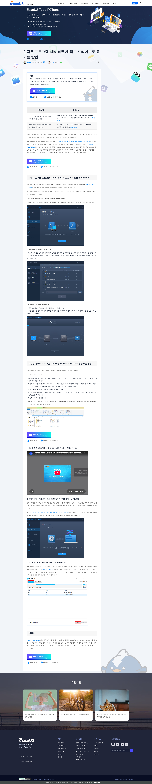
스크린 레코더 (62, 748)
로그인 (135, 3)
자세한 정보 (88, 782)
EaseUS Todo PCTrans (33, 640)
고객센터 (96, 751)
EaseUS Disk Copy (47, 569)
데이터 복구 (61, 3)
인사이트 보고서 (80, 759)
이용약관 (49, 779)
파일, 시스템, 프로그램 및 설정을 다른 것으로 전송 (74, 141)
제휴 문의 (96, 748)
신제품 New (61, 757)
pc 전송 (60, 754)
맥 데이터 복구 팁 (81, 745)
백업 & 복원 (84, 3)
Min (53, 62)
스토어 (123, 3)
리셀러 (95, 745)
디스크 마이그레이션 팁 (82, 751)
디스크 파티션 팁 (80, 748)
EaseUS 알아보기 (98, 743)
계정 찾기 (96, 754)
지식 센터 (78, 757)
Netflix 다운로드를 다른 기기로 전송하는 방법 (75, 714)
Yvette (29, 62)
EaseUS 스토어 (25, 761)
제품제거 (54, 779)
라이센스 (44, 779)
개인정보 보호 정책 (36, 779)
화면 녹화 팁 (79, 754)
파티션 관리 (73, 3)
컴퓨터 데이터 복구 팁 (82, 743)
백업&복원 (61, 751)
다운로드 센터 (25, 756)
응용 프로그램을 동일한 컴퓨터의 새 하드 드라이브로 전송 (51, 512)
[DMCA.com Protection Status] (28, 779)
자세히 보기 (73, 127)
